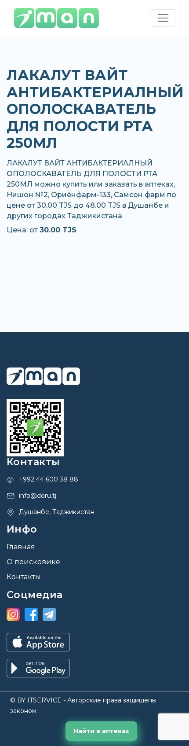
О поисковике (33, 562)
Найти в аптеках (101, 731)
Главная (21, 547)
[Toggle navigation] (163, 18)
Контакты (24, 577)
